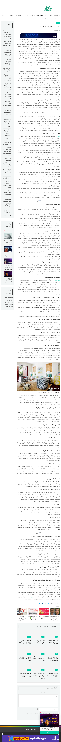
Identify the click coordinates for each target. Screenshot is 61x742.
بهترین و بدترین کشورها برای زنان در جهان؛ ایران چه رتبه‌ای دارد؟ (7, 53)
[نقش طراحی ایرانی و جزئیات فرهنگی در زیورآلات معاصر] (38, 634)
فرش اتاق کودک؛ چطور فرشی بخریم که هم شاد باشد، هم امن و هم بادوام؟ (7, 123)
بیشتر (11, 15)
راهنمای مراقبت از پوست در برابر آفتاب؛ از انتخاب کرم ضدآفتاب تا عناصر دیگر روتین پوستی (7, 182)
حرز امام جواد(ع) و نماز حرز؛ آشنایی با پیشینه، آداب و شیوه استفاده (7, 132)
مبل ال (58, 136)
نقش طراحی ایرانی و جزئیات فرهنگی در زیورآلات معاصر (7, 70)
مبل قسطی (30, 597)
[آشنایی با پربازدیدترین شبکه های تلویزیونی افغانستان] (52, 634)
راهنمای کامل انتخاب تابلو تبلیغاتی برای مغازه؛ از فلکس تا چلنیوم (7, 162)
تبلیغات (27, 729)
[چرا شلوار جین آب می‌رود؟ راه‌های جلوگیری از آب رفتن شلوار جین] (25, 634)
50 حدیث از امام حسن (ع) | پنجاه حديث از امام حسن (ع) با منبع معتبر (7, 213)
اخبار (51, 15)
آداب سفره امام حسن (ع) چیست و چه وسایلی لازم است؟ (7, 193)
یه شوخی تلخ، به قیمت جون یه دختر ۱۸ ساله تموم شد (7, 44)
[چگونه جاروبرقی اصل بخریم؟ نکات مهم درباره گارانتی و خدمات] (52, 650)
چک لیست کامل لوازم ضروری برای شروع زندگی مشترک (7, 113)
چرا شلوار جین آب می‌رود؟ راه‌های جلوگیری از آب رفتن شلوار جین (7, 78)
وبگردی (58, 23)
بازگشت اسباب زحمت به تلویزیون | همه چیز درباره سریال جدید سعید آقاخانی (7, 151)
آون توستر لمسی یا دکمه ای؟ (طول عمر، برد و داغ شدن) (7, 95)
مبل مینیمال (57, 280)
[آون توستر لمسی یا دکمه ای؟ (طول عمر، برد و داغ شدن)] (38, 650)
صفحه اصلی (56, 15)
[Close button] (58, 713)
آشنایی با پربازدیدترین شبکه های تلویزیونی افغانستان (7, 62)
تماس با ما (33, 729)
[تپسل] (2, 734)
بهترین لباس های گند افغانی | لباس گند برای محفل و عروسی (7, 172)
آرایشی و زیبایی (39, 15)
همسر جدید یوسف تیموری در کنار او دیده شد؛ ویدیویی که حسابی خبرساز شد (7, 34)
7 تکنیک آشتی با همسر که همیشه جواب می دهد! (9, 304)
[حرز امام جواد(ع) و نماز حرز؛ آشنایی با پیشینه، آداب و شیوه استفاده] (25, 667)
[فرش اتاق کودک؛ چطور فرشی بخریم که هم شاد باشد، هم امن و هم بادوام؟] (38, 667)
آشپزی (31, 15)
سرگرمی (25, 15)
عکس (46, 15)
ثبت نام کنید (49, 732)
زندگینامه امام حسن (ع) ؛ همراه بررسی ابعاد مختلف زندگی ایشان (7, 203)
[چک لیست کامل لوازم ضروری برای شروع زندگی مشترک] (52, 667)
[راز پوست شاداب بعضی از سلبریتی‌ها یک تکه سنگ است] (25, 650)
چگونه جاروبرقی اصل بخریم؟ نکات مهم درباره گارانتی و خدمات (7, 86)
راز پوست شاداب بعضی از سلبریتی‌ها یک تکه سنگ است (7, 104)
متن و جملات (18, 15)
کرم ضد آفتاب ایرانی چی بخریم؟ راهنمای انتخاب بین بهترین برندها (7, 141)
